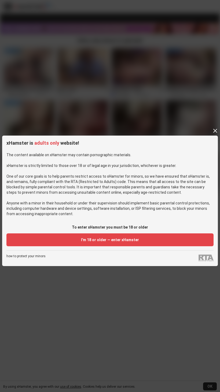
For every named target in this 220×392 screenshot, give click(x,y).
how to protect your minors (26, 256)
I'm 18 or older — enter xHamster (110, 240)
